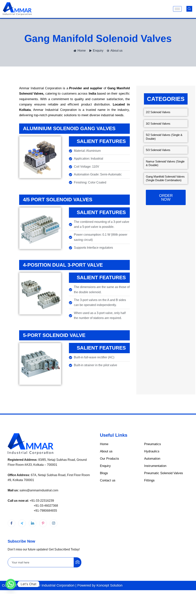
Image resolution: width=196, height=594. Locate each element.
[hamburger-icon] (177, 9)
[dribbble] (43, 523)
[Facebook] (11, 523)
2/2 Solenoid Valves (158, 112)
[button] (189, 9)
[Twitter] (22, 523)
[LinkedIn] (32, 523)
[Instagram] (53, 523)
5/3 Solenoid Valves (158, 150)
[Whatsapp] (11, 584)
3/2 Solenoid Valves (158, 123)
